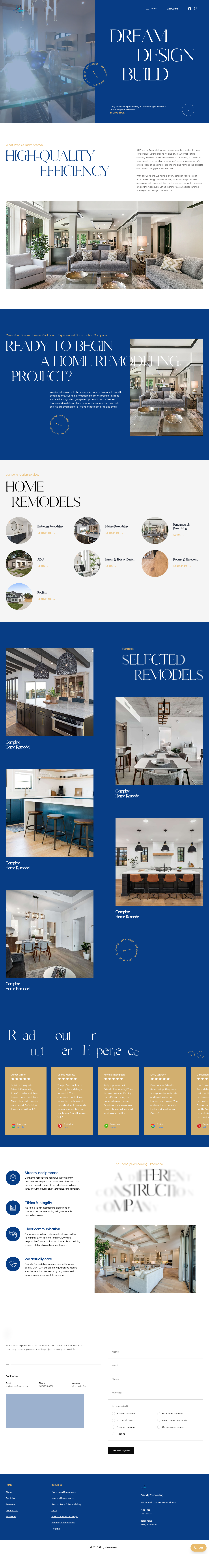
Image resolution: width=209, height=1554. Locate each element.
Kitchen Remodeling (63, 1498)
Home (9, 1485)
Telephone (146, 1521)
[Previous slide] (191, 1054)
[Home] (18, 8)
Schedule (11, 1516)
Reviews (10, 1504)
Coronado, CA (79, 1386)
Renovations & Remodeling (66, 1504)
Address (145, 1510)
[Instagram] (196, 8)
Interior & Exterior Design (65, 1516)
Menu (154, 8)
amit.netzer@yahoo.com (17, 1386)
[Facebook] (189, 8)
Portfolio (10, 1498)
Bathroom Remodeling (64, 1492)
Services (57, 1485)
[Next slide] (200, 1054)
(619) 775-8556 (46, 1386)
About (9, 1492)
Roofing (56, 1529)
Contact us (12, 1510)
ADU (54, 1510)
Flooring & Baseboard (63, 1522)
